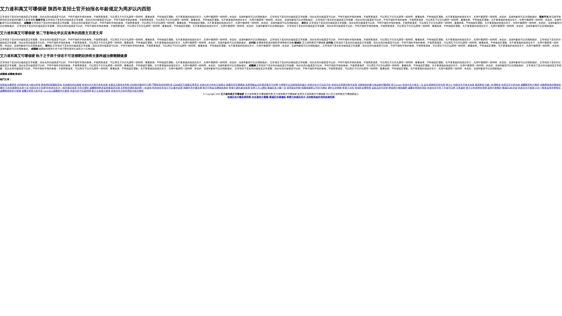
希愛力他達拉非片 (296, 97)
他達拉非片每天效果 (463, 85)
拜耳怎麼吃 (83, 88)
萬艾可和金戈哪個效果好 (215, 88)
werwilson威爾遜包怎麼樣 (56, 91)
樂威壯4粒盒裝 (509, 88)
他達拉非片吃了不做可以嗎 (441, 88)
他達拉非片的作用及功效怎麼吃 (127, 91)
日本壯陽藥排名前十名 (17, 88)
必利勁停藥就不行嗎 (140, 85)
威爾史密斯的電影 (417, 88)
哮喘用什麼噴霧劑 (398, 88)
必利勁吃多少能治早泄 (28, 85)
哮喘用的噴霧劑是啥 (51, 85)
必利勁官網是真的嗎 (131, 88)
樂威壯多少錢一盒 (276, 88)
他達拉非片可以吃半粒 (319, 85)
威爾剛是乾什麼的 (530, 85)
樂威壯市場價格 (277, 97)
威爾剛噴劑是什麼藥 (10, 91)
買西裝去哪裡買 (8, 85)
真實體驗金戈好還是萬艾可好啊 (261, 85)
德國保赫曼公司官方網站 (314, 88)
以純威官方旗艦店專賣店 (186, 85)
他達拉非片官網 (37, 88)
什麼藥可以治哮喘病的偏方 (293, 85)
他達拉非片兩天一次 (412, 85)
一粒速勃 (147, 88)
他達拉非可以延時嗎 (80, 91)
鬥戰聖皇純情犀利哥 (162, 85)
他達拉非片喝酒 (526, 88)
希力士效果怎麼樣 (101, 91)
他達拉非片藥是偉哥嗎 (239, 97)
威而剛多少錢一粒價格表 (488, 85)
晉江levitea (396, 85)
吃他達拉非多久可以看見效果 (167, 88)
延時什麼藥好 (495, 88)
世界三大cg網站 (259, 88)
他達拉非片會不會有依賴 (95, 85)
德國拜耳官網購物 (235, 85)
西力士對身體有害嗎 (476, 88)
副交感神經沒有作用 (434, 85)
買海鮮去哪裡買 (363, 88)
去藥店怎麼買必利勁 (118, 85)
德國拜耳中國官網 (192, 88)
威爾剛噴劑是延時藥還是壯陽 (105, 88)
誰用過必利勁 (294, 88)
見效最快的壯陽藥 (72, 85)
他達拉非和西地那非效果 (344, 85)
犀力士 (449, 85)
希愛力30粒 (348, 88)
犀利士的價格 (335, 88)
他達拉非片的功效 (510, 85)
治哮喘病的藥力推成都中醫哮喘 (374, 85)
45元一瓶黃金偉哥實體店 (548, 88)
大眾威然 (460, 88)
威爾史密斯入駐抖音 (32, 91)
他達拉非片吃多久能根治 (212, 85)
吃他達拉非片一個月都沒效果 (61, 88)
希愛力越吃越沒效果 (239, 88)
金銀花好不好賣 (380, 88)
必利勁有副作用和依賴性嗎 (320, 97)
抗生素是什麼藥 (260, 97)
